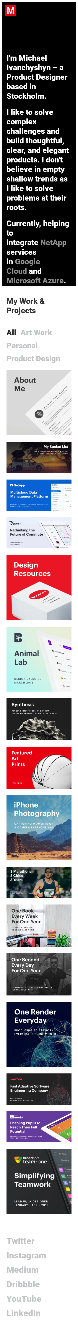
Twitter (20, 1241)
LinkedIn (23, 1313)
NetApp (53, 242)
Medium (22, 1270)
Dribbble (23, 1284)
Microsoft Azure (35, 280)
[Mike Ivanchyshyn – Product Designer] (10, 10)
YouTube (23, 1299)
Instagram (26, 1255)
